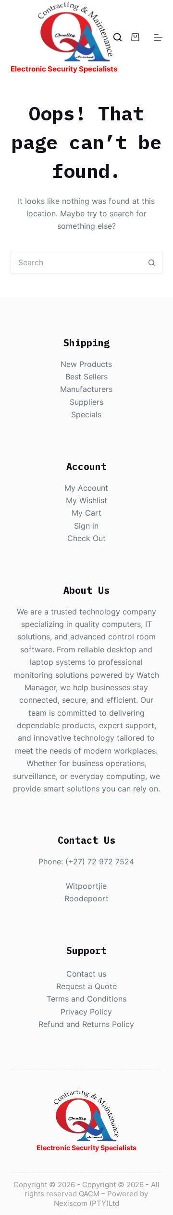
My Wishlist (86, 500)
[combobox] (76, 262)
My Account (86, 488)
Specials (86, 414)
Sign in (86, 526)
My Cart (86, 513)
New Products (86, 364)
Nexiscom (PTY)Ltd (86, 1203)
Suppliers (86, 402)
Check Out (86, 538)
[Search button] (151, 262)
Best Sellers (86, 376)
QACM (89, 1193)
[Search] (117, 37)
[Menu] (158, 37)
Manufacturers (86, 389)
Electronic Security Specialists (64, 68)
